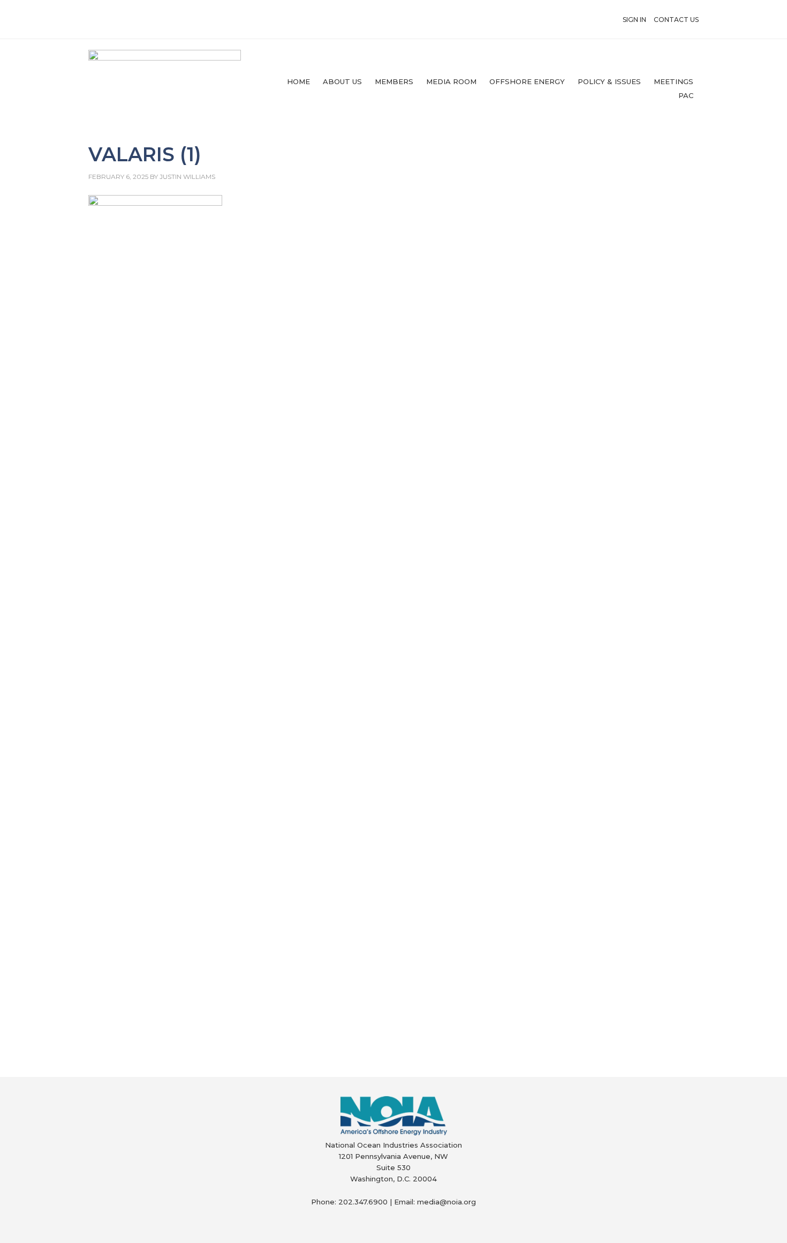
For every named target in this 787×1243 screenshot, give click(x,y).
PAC (685, 95)
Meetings (673, 81)
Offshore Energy (527, 81)
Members (394, 81)
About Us (342, 81)
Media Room (451, 81)
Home (298, 81)
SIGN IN (634, 20)
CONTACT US (676, 20)
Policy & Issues (609, 81)
